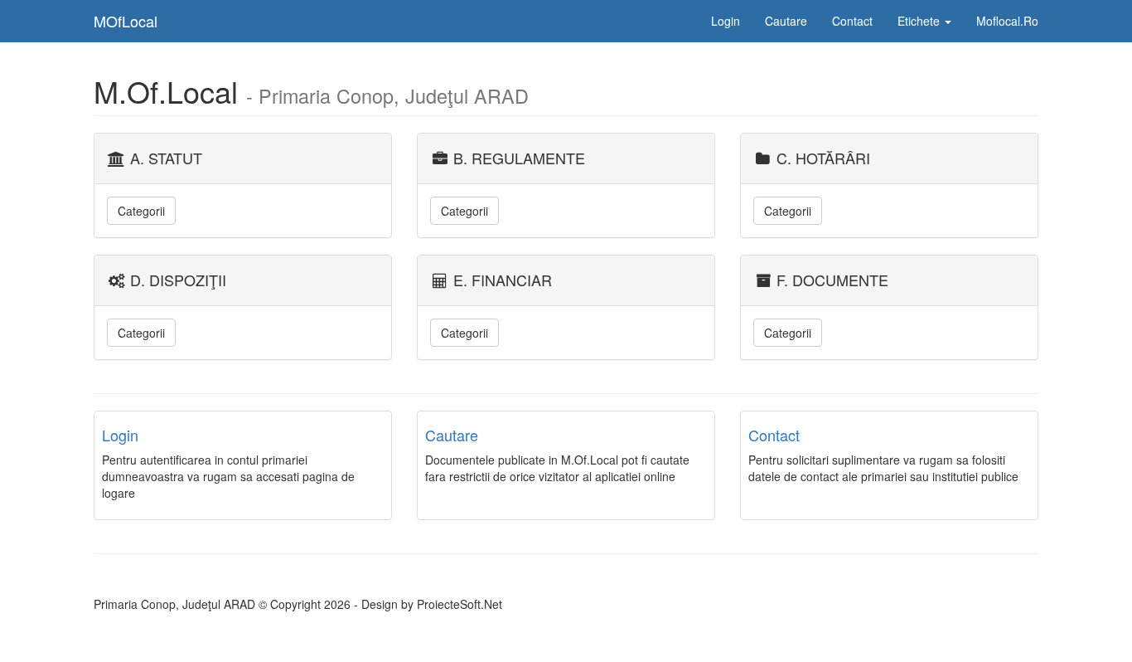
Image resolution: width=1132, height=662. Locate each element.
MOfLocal (125, 21)
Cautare (786, 20)
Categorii (141, 210)
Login (725, 20)
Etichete (920, 20)
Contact (852, 20)
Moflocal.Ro (1007, 20)
